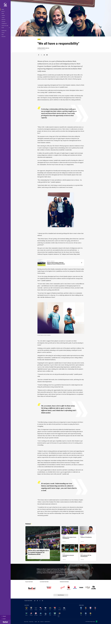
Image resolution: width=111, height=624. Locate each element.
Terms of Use (26, 621)
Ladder (3, 15)
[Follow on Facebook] (37, 601)
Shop (3, 34)
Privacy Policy (31, 621)
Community (4, 23)
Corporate (3, 36)
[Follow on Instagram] (42, 601)
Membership (4, 30)
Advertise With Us (47, 621)
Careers (36, 621)
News (3, 9)
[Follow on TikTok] (34, 601)
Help (38, 621)
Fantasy (3, 19)
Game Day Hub (5, 25)
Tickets (3, 32)
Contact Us (42, 621)
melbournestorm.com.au (43, 48)
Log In (4, 618)
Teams (3, 17)
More (3, 27)
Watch (3, 11)
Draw (3, 13)
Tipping (3, 21)
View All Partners (61, 595)
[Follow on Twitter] (39, 601)
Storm (39, 39)
